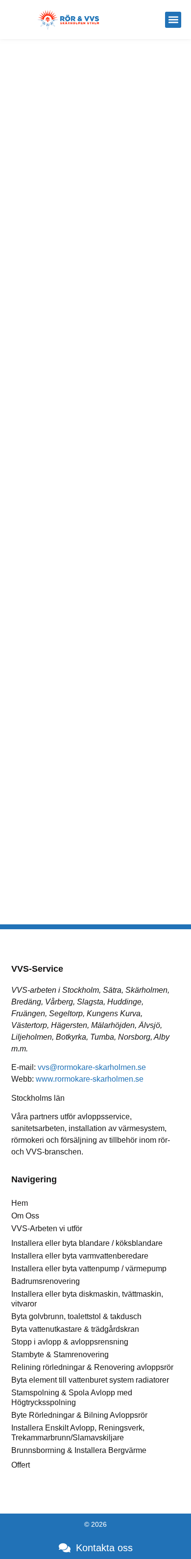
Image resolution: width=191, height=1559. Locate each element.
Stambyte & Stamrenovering (60, 1354)
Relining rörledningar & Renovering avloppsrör (92, 1367)
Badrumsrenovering (45, 1281)
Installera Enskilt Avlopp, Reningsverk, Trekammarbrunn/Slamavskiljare (77, 1433)
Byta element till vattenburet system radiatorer (90, 1380)
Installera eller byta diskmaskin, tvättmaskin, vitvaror (87, 1299)
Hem (19, 1203)
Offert (20, 1465)
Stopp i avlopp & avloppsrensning (69, 1342)
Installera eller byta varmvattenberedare (79, 1256)
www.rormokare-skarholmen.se (89, 1079)
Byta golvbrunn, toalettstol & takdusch (76, 1316)
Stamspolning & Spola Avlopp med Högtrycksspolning (71, 1397)
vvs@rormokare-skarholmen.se (92, 1067)
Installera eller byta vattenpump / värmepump (89, 1268)
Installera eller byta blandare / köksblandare (87, 1243)
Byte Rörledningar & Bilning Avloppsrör (79, 1415)
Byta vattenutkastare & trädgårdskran (75, 1329)
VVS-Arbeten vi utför (46, 1228)
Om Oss (25, 1216)
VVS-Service (37, 969)
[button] (173, 20)
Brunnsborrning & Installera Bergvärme (78, 1450)
